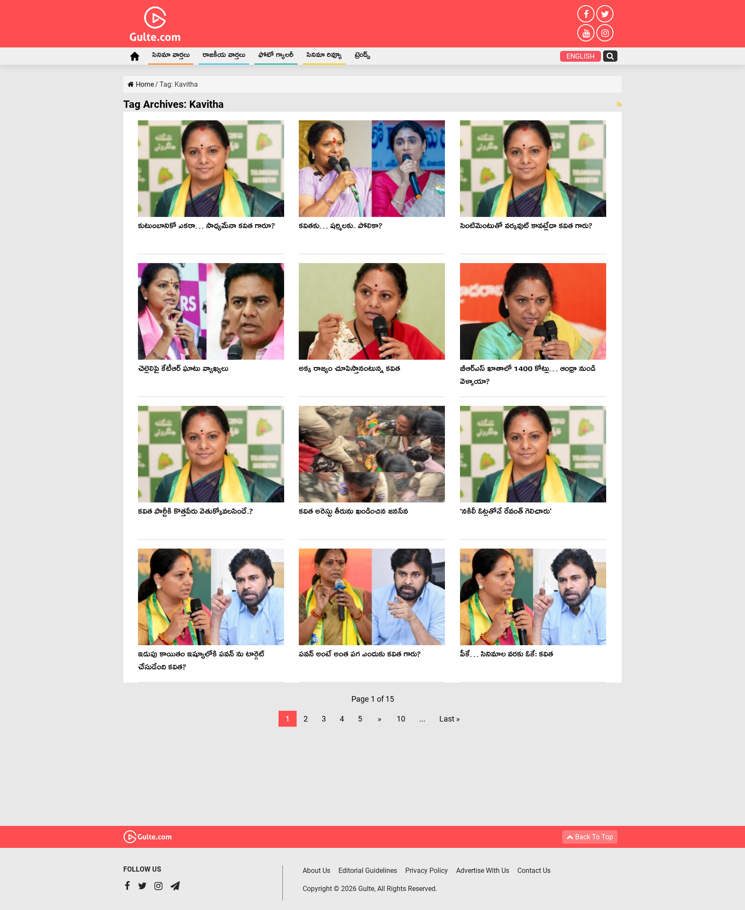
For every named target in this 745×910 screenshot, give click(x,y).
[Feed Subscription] (619, 104)
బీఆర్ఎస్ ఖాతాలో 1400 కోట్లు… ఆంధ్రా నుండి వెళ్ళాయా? (527, 376)
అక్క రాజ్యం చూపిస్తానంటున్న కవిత (349, 370)
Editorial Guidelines (367, 870)
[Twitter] (605, 13)
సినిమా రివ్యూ (324, 56)
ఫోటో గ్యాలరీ (276, 56)
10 (401, 718)
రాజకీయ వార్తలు (224, 56)
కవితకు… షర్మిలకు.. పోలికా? (340, 227)
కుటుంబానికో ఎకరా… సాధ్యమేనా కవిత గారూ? (206, 227)
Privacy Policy (426, 870)
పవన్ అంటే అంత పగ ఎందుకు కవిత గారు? (360, 656)
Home (134, 56)
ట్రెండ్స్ (362, 56)
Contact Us (534, 870)
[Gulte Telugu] (155, 22)
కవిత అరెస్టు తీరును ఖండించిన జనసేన (353, 513)
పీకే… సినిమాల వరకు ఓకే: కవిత (506, 656)
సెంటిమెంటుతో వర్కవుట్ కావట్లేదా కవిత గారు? (526, 227)
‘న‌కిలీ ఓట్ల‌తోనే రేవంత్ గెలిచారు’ (505, 513)
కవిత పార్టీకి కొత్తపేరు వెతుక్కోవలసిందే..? (195, 513)
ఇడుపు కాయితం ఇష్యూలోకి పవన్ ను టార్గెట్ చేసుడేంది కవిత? (201, 662)
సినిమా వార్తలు (171, 56)
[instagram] (605, 32)
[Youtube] (586, 32)
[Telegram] (175, 887)
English (581, 56)
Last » (449, 718)
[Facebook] (586, 13)
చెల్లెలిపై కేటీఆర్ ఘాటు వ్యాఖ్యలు (183, 370)
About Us (316, 870)
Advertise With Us (482, 870)
